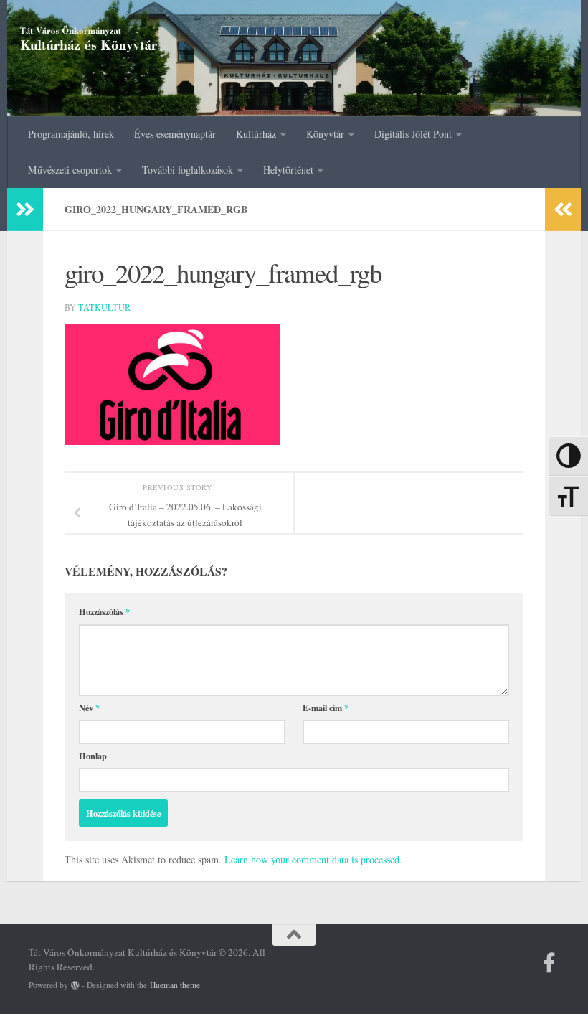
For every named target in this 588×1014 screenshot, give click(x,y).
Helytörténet (288, 170)
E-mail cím (325, 707)
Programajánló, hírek (71, 134)
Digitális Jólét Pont (413, 134)
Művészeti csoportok (70, 170)
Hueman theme (175, 985)
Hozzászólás (104, 611)
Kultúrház (256, 134)
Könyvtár (325, 134)
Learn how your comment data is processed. (313, 859)
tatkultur (104, 307)
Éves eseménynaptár (175, 134)
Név (89, 707)
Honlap (93, 755)
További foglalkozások (187, 170)
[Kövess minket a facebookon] (549, 963)
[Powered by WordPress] (75, 985)
